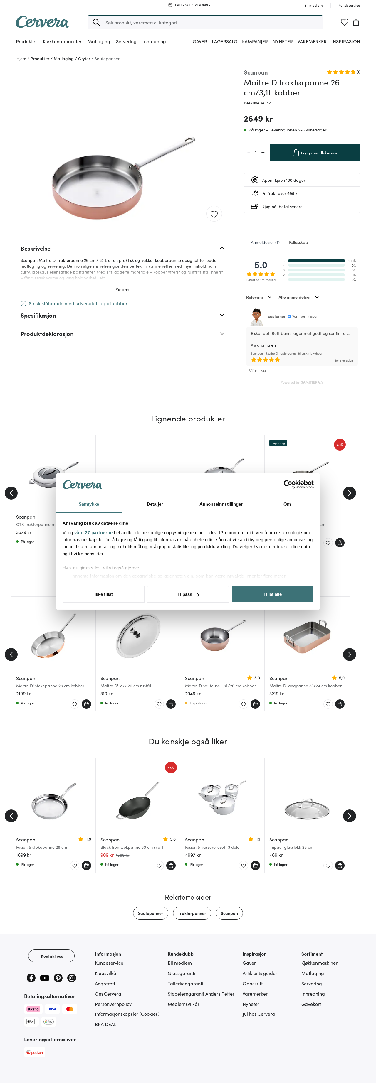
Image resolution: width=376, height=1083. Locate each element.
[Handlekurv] (356, 22)
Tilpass (184, 594)
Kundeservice (109, 962)
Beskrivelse (254, 103)
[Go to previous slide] (11, 493)
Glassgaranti (181, 973)
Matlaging (312, 973)
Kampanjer (255, 41)
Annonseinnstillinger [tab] (221, 503)
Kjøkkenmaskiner (319, 962)
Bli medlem (180, 962)
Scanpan (229, 913)
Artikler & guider (260, 973)
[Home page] (42, 26)
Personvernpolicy (113, 1004)
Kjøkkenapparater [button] (62, 41)
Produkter (26, 41)
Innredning (313, 993)
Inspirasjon (345, 41)
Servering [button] (126, 41)
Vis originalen (263, 345)
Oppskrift (253, 983)
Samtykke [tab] (89, 503)
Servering (311, 983)
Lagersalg (224, 41)
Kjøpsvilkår (106, 973)
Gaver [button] (200, 41)
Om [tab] (287, 503)
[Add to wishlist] (214, 214)
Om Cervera (108, 993)
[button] (96, 22)
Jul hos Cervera (259, 1014)
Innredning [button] (154, 41)
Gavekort (311, 1004)
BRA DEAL (105, 1024)
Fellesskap (298, 242)
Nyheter (283, 41)
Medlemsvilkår (183, 1004)
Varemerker (312, 41)
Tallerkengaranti (185, 983)
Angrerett (105, 983)
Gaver (249, 962)
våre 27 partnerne (93, 532)
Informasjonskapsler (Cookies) (127, 1014)
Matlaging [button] (99, 41)
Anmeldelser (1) (265, 242)
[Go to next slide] (349, 493)
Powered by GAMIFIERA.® (302, 381)
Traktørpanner (192, 913)
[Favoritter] (344, 22)
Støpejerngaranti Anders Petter (201, 993)
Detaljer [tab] (155, 503)
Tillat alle (272, 594)
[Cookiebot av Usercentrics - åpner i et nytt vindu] (288, 484)
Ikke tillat (104, 594)
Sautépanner (150, 913)
